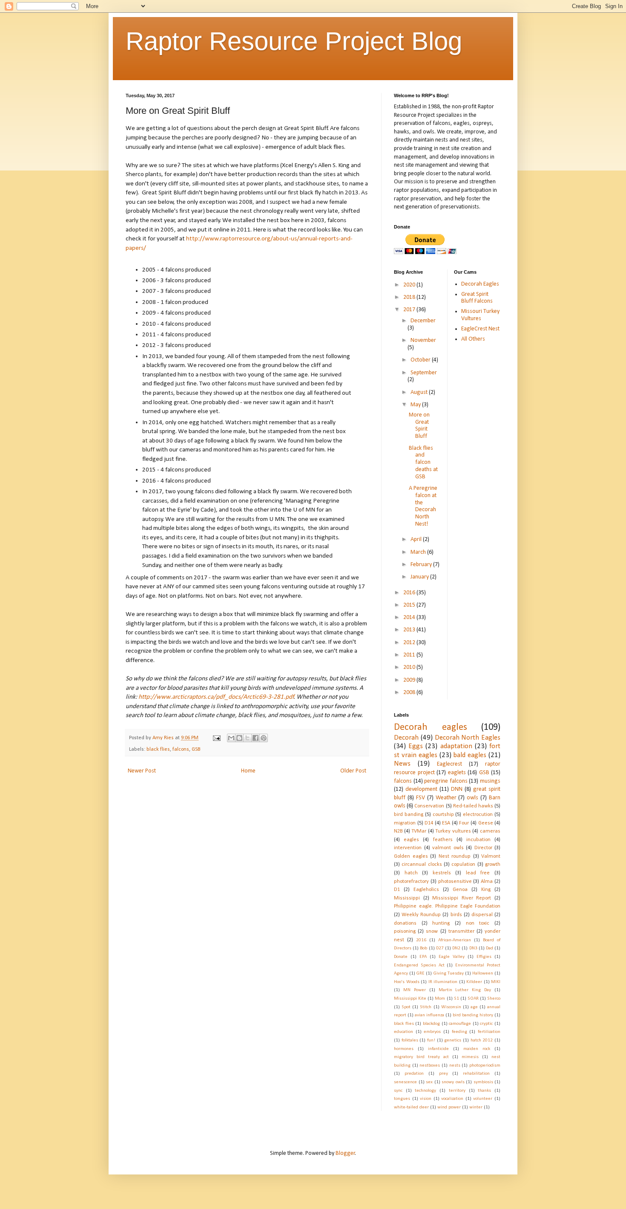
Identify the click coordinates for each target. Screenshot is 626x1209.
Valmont (490, 856)
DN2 (456, 948)
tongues (402, 1098)
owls (472, 798)
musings (490, 781)
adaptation (456, 746)
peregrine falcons (446, 781)
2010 (409, 667)
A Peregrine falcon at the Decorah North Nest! (423, 506)
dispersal (482, 914)
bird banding (408, 814)
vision (425, 1098)
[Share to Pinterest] (263, 738)
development (421, 789)
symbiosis (483, 1082)
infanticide (438, 1049)
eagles (411, 839)
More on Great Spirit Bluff (419, 426)
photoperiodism (484, 1065)
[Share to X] (247, 738)
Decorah (406, 737)
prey (443, 1073)
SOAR (473, 998)
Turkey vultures (453, 831)
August (420, 392)
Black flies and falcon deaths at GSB (423, 462)
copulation (463, 864)
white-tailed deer (411, 1107)
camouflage (460, 1023)
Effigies (484, 956)
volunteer (482, 1098)
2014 (409, 617)
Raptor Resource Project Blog (294, 41)
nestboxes (429, 1065)
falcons (180, 749)
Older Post (353, 771)
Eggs (415, 746)
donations (405, 923)
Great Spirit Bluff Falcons (477, 298)
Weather (446, 798)
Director (483, 847)
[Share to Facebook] (255, 738)
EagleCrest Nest (480, 329)
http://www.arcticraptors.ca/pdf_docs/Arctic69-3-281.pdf (216, 697)
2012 (409, 642)
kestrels (442, 873)
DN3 (473, 948)
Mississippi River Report (461, 898)
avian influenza (429, 1015)
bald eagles (469, 755)
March (419, 552)
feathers (443, 839)
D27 (440, 948)
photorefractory (411, 881)
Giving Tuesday (449, 973)
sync (398, 1090)
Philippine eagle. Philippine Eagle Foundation (447, 906)
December (423, 321)
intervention (408, 847)
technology (425, 1090)
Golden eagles (411, 856)
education (403, 1032)
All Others (473, 339)
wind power (449, 1107)
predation (414, 1073)
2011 (409, 655)
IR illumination (443, 982)
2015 (409, 605)
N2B (398, 831)
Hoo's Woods (406, 982)
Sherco (493, 998)
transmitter (461, 931)
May (416, 405)
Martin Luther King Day (465, 990)
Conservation (429, 806)
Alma (487, 881)
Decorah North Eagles (468, 737)
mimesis (470, 1057)
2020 (409, 285)
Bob (423, 948)
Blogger (345, 1153)
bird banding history (473, 1015)
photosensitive (455, 881)
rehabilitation (476, 1073)
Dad (489, 948)
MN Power (414, 990)
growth (492, 864)
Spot (406, 1007)
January (420, 577)
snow (432, 931)
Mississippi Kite (410, 998)
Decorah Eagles (480, 284)
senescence (405, 1082)
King (486, 889)
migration (405, 823)
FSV (420, 798)
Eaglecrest (449, 764)
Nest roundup (455, 856)
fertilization (489, 1032)
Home (248, 771)
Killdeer (474, 982)
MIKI (495, 982)
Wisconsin (451, 1007)
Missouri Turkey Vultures (480, 315)
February (422, 564)
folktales (410, 1040)
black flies (158, 749)
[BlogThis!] (239, 738)
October (421, 360)
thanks (484, 1090)
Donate (401, 956)
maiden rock (476, 1049)
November (423, 340)
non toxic (478, 923)
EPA (423, 956)
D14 (429, 823)
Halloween (482, 973)
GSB (196, 749)
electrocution (478, 814)
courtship (443, 814)
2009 (409, 680)
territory (457, 1090)
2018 (409, 297)
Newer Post (142, 771)
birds (456, 914)
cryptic (486, 1023)
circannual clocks (422, 864)
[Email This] (231, 738)
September (424, 373)
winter (475, 1107)
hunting (441, 923)
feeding (459, 1032)
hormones (404, 1049)
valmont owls (448, 847)
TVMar (418, 831)
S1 (456, 998)
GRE (420, 973)
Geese (485, 823)
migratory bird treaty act (421, 1057)
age (474, 1007)
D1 (397, 889)
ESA (446, 823)
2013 (409, 630)
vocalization (452, 1098)
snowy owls (453, 1082)
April (417, 539)
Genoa (460, 889)
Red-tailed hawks (473, 806)
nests (454, 1065)
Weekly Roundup (421, 914)
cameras (490, 831)
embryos (432, 1032)
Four (464, 823)
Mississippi (407, 898)
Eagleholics (426, 889)
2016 (409, 593)
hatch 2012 (482, 1040)
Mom (440, 998)
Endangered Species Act (419, 965)
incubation (478, 839)
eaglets (457, 772)
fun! (431, 1040)
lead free (478, 873)
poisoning (405, 931)
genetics (452, 1040)
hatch (411, 873)
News (402, 763)
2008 (409, 692)
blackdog (431, 1023)
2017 (409, 310)
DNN (456, 789)
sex (429, 1082)
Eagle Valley (452, 956)
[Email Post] (216, 737)
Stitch (425, 1007)
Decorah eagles (430, 727)
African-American (454, 940)
